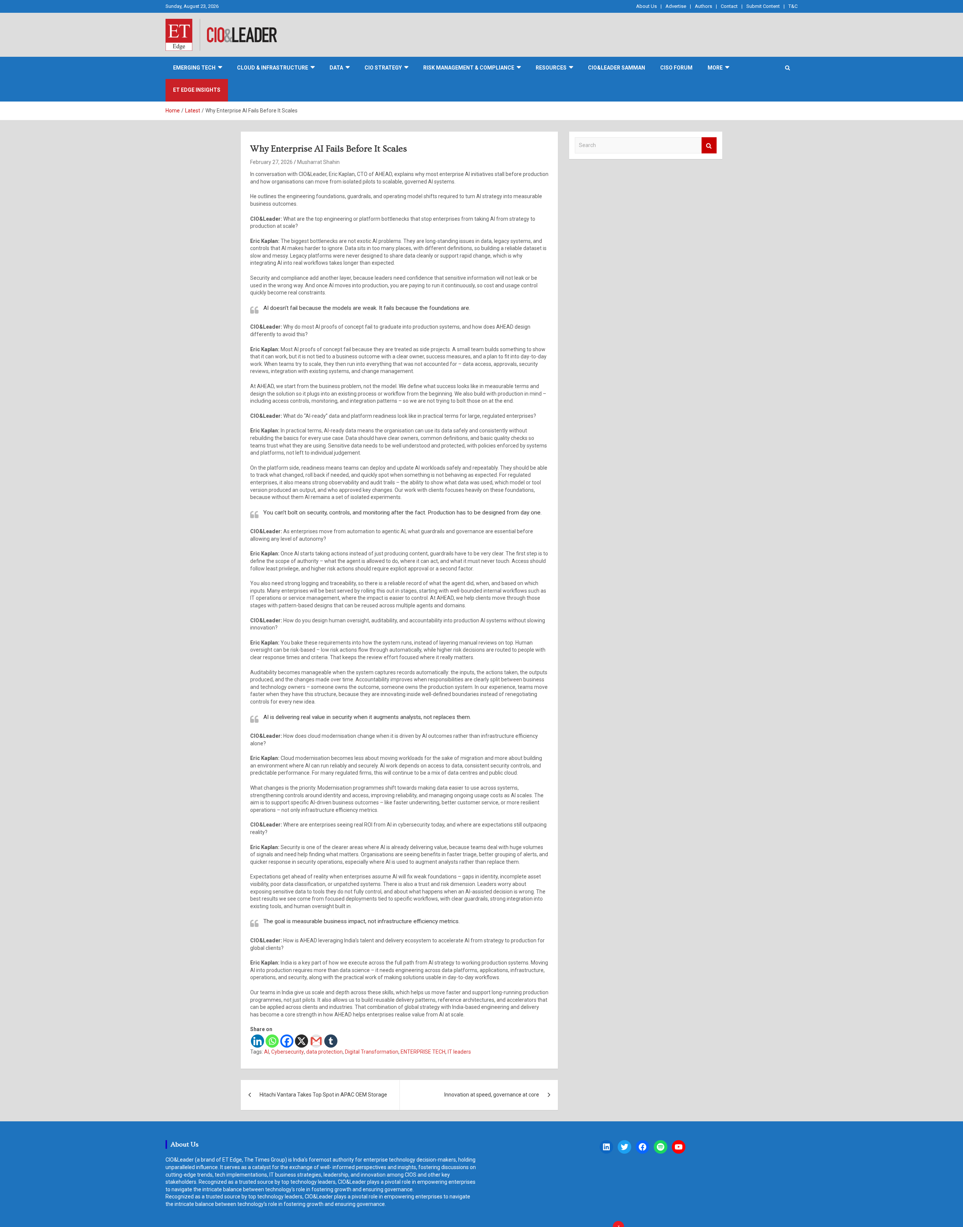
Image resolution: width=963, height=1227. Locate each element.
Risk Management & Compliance (468, 68)
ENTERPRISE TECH (423, 1052)
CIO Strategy (383, 68)
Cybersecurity (287, 1052)
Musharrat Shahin (318, 162)
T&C (792, 6)
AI (266, 1052)
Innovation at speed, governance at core (491, 1095)
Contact (729, 6)
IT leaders (459, 1052)
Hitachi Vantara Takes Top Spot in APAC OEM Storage (323, 1095)
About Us (646, 6)
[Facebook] (286, 1041)
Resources (551, 68)
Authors (703, 6)
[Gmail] (316, 1041)
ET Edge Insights (196, 90)
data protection (324, 1052)
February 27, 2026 (271, 162)
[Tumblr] (330, 1041)
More (715, 68)
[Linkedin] (257, 1041)
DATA (336, 68)
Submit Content (763, 6)
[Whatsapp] (272, 1041)
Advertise (675, 6)
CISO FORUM (676, 68)
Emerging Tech (194, 68)
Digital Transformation (371, 1052)
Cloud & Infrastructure (272, 68)
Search (709, 145)
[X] (301, 1041)
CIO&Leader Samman (616, 68)
